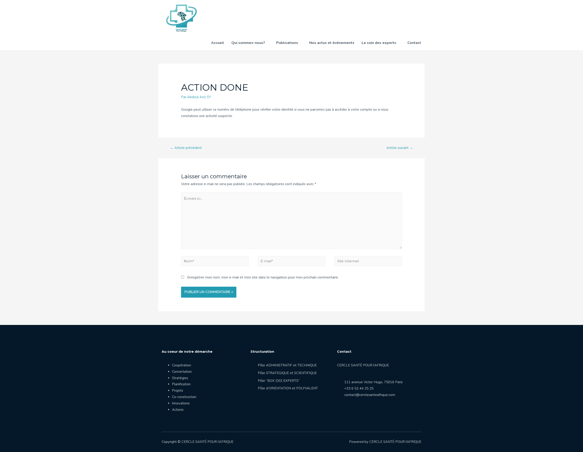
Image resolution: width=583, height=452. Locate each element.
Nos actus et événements (331, 42)
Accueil (217, 42)
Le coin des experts (379, 42)
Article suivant (399, 148)
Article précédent (186, 148)
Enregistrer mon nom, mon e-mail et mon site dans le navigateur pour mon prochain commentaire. (263, 277)
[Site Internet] (368, 262)
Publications (287, 42)
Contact (414, 42)
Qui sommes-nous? (248, 42)
